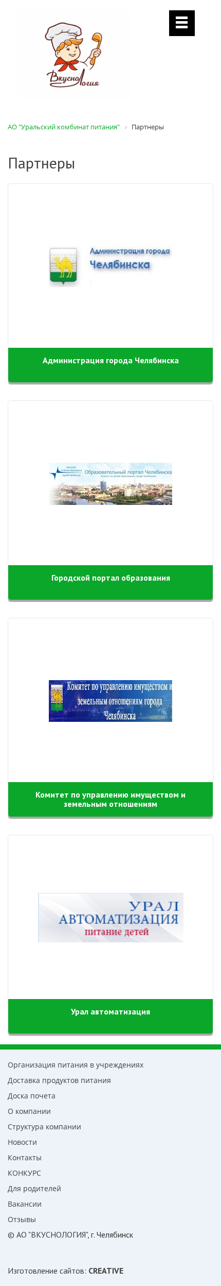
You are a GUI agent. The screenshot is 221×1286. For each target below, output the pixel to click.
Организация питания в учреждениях (75, 1065)
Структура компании (44, 1126)
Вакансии (25, 1204)
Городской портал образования (110, 577)
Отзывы (22, 1219)
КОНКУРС (24, 1173)
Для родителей (34, 1188)
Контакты (25, 1157)
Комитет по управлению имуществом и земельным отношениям (110, 799)
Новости (22, 1142)
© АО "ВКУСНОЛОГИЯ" (47, 1234)
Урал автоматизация (110, 1011)
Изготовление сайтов (46, 1270)
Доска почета (32, 1096)
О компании (29, 1111)
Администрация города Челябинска (111, 360)
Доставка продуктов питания (59, 1080)
